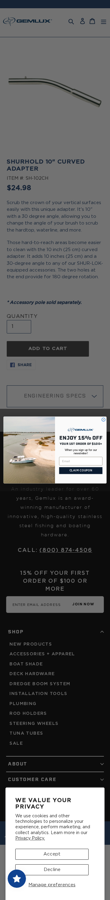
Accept (52, 854)
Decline (52, 869)
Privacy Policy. (30, 838)
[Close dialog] (103, 419)
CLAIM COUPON (80, 470)
